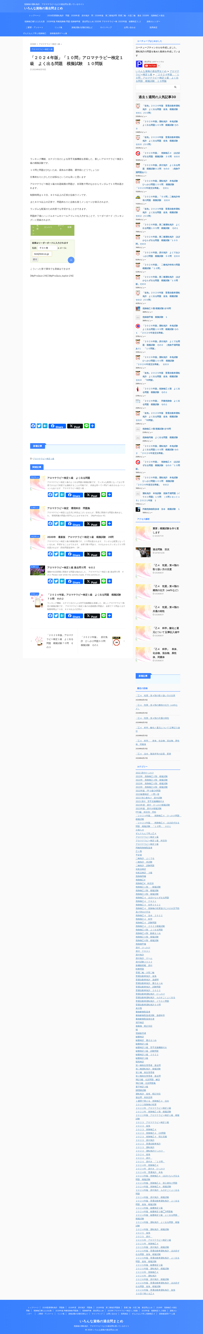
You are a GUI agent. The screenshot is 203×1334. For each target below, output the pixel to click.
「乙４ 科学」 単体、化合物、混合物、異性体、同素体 (166, 653)
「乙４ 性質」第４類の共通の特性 (152, 718)
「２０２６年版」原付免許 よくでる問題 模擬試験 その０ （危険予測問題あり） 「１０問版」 (158, 345)
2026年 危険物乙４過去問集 (153, 16)
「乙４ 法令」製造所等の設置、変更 (153, 753)
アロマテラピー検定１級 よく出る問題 (68, 477)
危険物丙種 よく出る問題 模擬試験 (160, 437)
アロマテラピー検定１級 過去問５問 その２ (71, 567)
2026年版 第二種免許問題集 (106, 16)
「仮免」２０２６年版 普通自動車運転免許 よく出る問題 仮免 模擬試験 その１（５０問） (158, 109)
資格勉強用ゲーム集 (58, 33)
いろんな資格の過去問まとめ (43, 8)
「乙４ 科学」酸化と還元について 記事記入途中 (158, 729)
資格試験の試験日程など (82, 27)
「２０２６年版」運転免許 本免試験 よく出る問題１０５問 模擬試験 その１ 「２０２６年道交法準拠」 (158, 329)
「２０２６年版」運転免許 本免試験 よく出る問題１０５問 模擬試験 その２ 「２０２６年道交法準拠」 (158, 449)
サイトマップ (106, 27)
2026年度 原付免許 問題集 (82, 16)
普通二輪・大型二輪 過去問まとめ (129, 16)
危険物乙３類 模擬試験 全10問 (157, 428)
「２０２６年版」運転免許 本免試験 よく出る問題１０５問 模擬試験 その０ (158, 125)
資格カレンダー (154, 21)
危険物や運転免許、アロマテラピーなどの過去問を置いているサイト (101, 1326)
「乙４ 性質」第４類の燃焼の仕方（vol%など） (157, 707)
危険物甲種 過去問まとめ (82, 21)
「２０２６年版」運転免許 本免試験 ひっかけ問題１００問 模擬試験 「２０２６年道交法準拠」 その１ (158, 184)
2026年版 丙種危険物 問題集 (58, 22)
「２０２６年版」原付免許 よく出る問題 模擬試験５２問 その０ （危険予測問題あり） (158, 168)
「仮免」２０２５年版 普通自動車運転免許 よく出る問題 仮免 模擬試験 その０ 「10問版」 (158, 376)
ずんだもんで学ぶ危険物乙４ (34, 34)
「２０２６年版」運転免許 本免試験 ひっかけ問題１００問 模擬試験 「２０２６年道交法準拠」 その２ (158, 481)
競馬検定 (153, 27)
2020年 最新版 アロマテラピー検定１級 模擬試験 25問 (81, 536)
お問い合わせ (130, 27)
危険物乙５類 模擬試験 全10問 (157, 308)
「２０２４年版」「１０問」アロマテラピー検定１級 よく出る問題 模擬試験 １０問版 (157, 77)
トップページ (34, 15)
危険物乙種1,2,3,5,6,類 (35, 21)
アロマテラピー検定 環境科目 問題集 (68, 508)
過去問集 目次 (161, 549)
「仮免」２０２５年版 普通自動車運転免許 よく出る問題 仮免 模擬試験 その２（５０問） (158, 212)
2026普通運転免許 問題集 (58, 16)
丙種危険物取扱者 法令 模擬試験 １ (161, 509)
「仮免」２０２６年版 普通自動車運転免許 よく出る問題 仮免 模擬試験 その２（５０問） (158, 296)
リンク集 (58, 27)
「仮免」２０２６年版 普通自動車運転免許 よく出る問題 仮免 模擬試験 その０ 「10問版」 (158, 416)
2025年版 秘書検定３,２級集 (129, 22)
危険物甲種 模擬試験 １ (155, 317)
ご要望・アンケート (34, 27)
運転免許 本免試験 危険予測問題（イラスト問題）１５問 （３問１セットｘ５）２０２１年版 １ (158, 497)
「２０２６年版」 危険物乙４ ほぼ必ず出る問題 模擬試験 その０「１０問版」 (158, 465)
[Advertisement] (77, 93)
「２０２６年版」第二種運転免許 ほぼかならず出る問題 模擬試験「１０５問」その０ (158, 240)
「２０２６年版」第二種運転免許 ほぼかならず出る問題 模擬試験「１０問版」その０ (158, 280)
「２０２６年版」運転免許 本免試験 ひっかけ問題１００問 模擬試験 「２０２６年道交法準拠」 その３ (158, 360)
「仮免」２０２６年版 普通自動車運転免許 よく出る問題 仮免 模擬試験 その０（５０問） (158, 140)
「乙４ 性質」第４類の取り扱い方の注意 (155, 695)
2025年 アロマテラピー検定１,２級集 (106, 22)
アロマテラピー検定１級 (43, 458)
